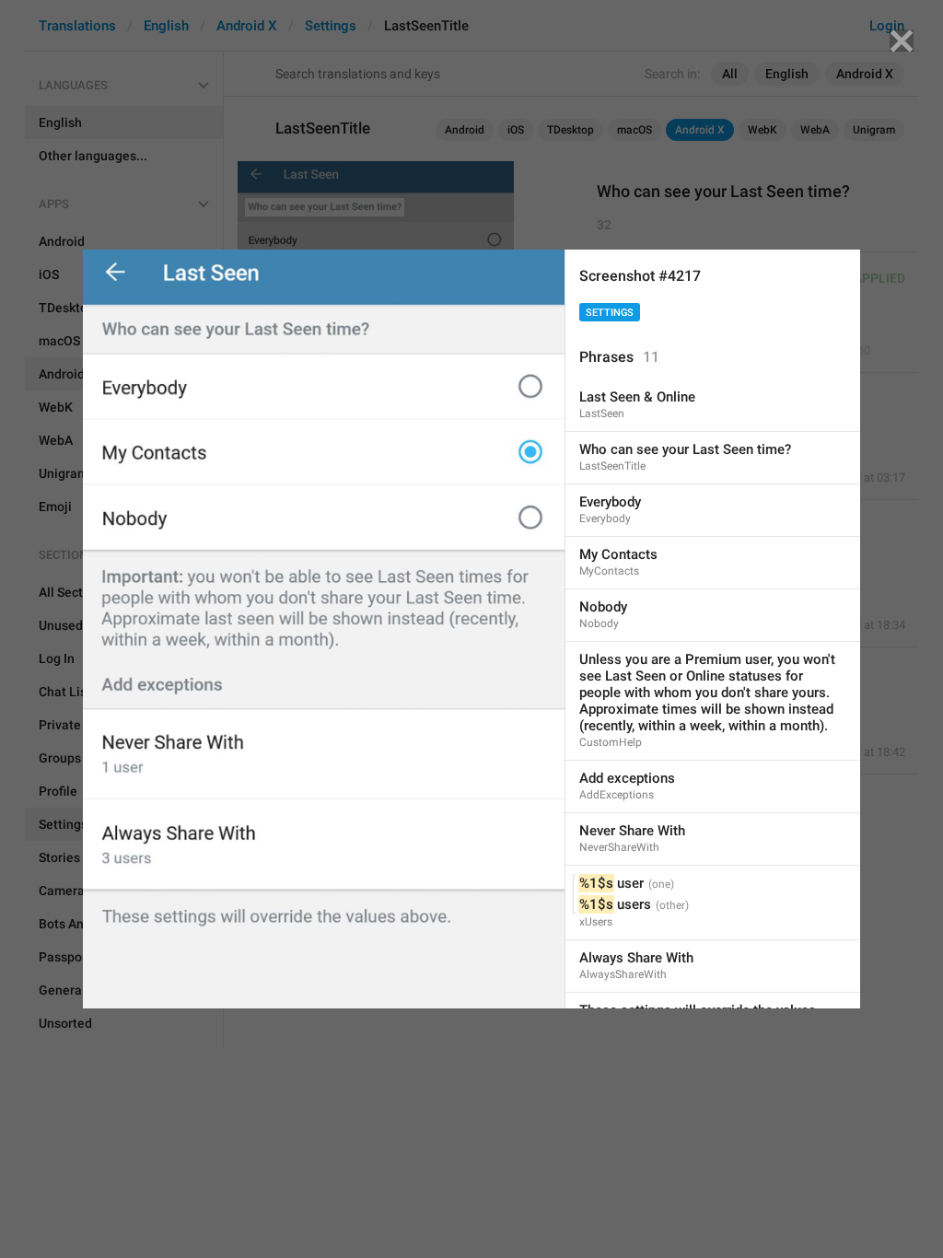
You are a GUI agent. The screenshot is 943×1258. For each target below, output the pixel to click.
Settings (610, 313)
